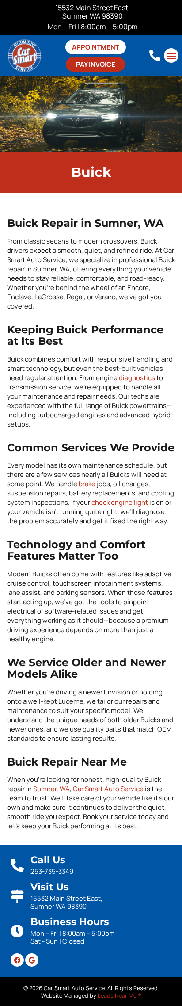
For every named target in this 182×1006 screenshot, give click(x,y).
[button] (171, 55)
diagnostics (137, 377)
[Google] (31, 960)
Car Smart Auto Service (108, 788)
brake (87, 483)
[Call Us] (17, 865)
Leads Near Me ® (119, 995)
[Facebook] (17, 960)
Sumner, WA (51, 788)
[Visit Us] (17, 896)
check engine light (119, 502)
